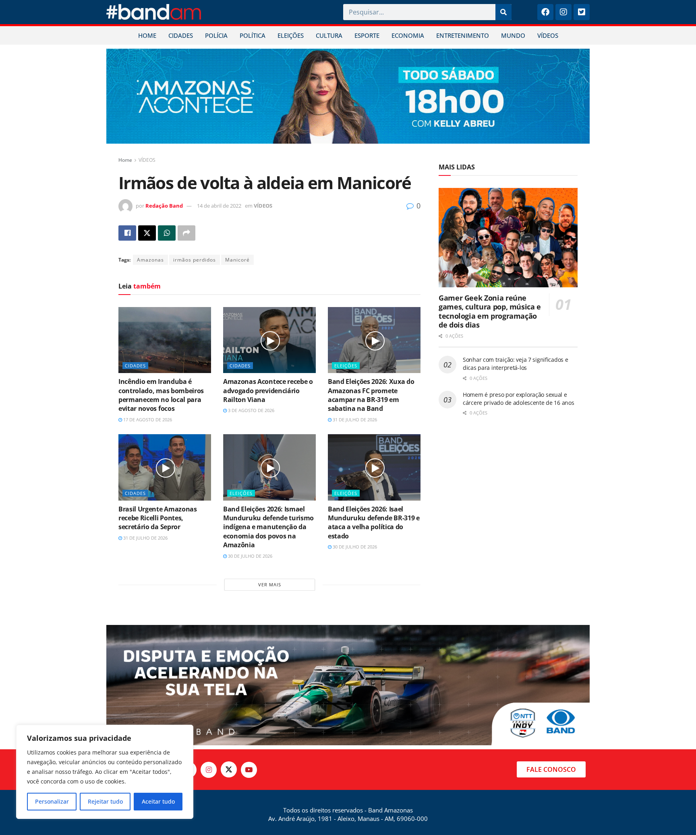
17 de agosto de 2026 (147, 419)
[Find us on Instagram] (209, 770)
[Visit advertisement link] (348, 96)
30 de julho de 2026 (249, 556)
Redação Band (164, 205)
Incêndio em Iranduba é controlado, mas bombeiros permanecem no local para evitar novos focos (161, 395)
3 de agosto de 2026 (250, 410)
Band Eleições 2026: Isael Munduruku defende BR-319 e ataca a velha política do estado (374, 522)
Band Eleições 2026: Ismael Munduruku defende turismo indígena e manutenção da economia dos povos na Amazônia (268, 527)
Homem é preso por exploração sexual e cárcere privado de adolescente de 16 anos (518, 398)
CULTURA (329, 35)
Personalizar (52, 801)
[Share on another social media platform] (186, 233)
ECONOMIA (408, 35)
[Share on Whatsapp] (167, 233)
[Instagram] (563, 12)
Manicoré (237, 259)
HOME (147, 35)
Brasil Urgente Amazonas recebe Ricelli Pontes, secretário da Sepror (157, 518)
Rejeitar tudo (105, 801)
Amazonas (150, 259)
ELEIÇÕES (291, 35)
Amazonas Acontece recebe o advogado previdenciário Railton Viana (268, 390)
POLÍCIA (216, 35)
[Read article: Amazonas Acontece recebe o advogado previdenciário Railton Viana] (269, 340)
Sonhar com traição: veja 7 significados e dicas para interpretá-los (515, 363)
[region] (104, 772)
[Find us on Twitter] (229, 769)
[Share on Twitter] (147, 233)
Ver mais (269, 584)
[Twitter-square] (582, 12)
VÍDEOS (547, 35)
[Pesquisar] (503, 12)
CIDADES (180, 35)
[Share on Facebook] (127, 233)
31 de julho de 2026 (354, 419)
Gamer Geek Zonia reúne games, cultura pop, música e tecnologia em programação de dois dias (490, 311)
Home (125, 160)
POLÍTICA (252, 35)
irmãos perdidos (194, 259)
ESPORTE (366, 35)
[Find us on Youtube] (249, 770)
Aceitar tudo (158, 801)
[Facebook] (545, 12)
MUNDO (513, 35)
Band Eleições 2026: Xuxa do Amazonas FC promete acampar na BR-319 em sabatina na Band (371, 395)
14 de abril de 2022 (219, 205)
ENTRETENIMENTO (462, 35)
